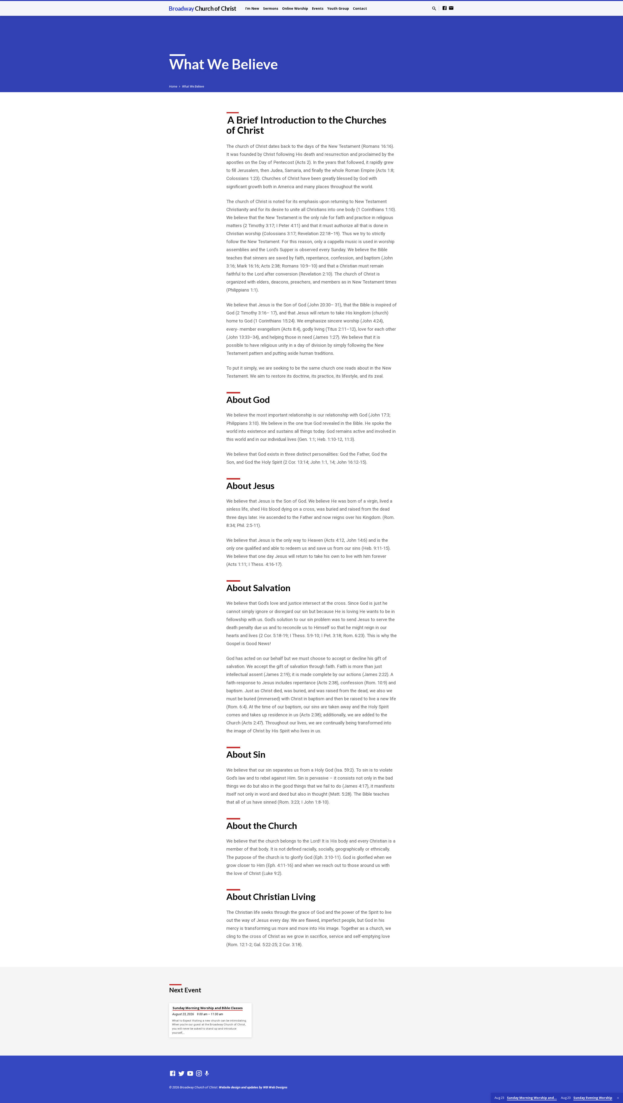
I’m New (252, 8)
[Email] (451, 8)
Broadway (202, 8)
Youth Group (338, 8)
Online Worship (295, 8)
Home (173, 86)
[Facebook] (444, 8)
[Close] (618, 1098)
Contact (360, 8)
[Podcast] (206, 1074)
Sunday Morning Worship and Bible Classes (208, 1008)
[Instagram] (198, 1073)
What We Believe (193, 86)
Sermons (270, 8)
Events (317, 8)
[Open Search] (434, 9)
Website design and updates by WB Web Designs (253, 1087)
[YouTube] (190, 1073)
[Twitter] (181, 1073)
